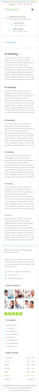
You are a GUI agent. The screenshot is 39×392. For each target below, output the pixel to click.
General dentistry (12, 334)
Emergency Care (12, 346)
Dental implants (12, 331)
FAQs (20, 4)
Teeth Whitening (12, 340)
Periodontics (11, 337)
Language (11, 4)
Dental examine (12, 325)
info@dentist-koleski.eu (15, 278)
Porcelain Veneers (12, 343)
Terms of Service (24, 390)
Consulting (10, 328)
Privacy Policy (14, 390)
